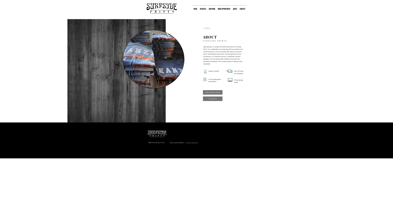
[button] (203, 7)
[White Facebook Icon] (254, 8)
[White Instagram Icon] (250, 8)
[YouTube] (262, 8)
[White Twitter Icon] (258, 8)
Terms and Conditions (177, 143)
